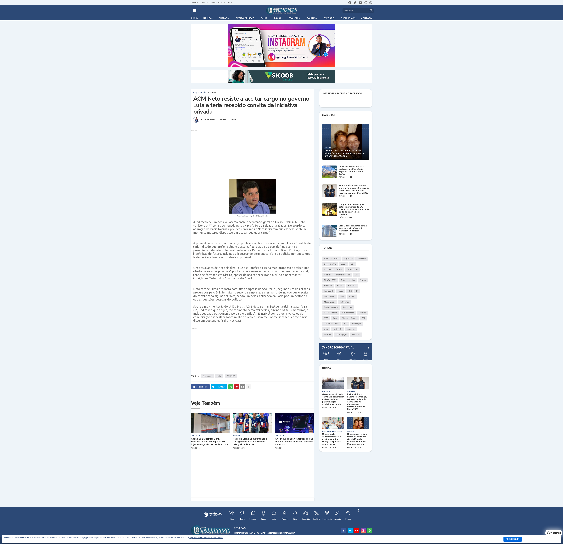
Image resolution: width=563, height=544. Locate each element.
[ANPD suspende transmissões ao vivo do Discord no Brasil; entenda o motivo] (294, 423)
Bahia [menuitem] (264, 18)
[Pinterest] (236, 386)
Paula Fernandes (331, 307)
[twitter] (354, 2)
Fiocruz (340, 285)
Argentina (348, 258)
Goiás (340, 291)
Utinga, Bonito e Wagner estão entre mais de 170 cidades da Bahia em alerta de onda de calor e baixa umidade (354, 209)
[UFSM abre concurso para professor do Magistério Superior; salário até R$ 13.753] (329, 171)
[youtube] (360, 2)
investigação (341, 334)
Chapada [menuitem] (224, 18)
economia (351, 329)
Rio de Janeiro (348, 313)
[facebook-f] (343, 530)
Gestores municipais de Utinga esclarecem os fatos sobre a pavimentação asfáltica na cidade (333, 399)
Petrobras (347, 307)
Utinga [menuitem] (207, 18)
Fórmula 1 (328, 291)
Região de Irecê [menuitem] (245, 18)
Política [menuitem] (312, 18)
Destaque (211, 93)
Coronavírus (352, 269)
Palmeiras (344, 302)
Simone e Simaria (349, 318)
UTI (345, 323)
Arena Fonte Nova (332, 258)
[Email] (242, 386)
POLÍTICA (231, 376)
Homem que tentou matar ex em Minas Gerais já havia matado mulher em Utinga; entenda (345, 153)
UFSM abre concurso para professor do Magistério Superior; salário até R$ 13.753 (351, 170)
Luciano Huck (329, 296)
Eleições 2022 (330, 280)
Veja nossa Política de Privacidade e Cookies (206, 538)
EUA (356, 275)
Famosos (328, 285)
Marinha (352, 296)
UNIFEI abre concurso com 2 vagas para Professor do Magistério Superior (353, 228)
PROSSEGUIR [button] (512, 539)
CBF (353, 264)
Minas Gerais (329, 302)
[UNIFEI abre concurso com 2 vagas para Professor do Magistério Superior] (329, 231)
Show (335, 318)
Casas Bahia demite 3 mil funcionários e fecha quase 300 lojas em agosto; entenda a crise (209, 442)
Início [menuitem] (194, 18)
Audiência (361, 258)
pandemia (356, 334)
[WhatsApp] (230, 386)
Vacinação (356, 323)
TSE (363, 318)
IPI (357, 291)
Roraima (362, 313)
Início (230, 2)
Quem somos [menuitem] (348, 18)
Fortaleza (352, 285)
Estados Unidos (348, 280)
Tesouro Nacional (332, 323)
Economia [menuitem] (294, 18)
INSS (349, 291)
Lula (219, 376)
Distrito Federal (343, 275)
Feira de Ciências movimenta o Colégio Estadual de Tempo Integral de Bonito (250, 442)
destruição (337, 329)
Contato (195, 2)
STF (326, 318)
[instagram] (365, 2)
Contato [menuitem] (366, 18)
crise (326, 329)
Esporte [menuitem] (329, 18)
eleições (327, 334)
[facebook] (349, 2)
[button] (195, 10)
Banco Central (330, 264)
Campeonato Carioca (333, 269)
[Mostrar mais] (248, 386)
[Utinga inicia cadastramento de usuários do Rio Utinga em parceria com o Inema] (333, 423)
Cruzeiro (328, 275)
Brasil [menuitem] (278, 18)
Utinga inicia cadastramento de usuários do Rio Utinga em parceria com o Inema (331, 439)
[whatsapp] (370, 2)
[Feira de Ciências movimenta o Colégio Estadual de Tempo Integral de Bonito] (252, 423)
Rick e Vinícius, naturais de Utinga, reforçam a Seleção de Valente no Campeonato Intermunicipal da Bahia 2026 (354, 189)
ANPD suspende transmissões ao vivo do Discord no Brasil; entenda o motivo (294, 442)
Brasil (343, 264)
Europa (362, 280)
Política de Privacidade (213, 2)
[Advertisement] (249, 153)
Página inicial (199, 93)
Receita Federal (331, 313)
